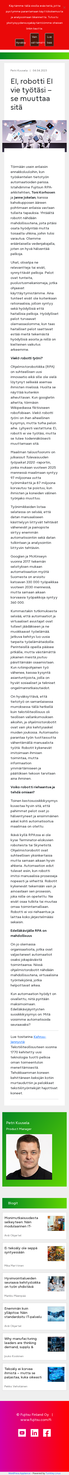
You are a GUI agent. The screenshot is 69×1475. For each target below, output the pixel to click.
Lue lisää (49, 39)
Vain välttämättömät (35, 39)
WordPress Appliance (19, 1473)
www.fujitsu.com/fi (36, 1419)
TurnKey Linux (53, 1473)
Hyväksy (20, 42)
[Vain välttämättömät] (64, 7)
